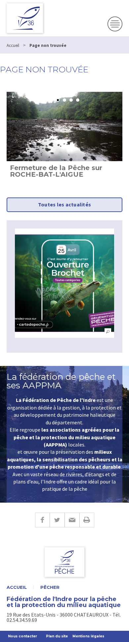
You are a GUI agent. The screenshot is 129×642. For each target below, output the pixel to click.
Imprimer (86, 520)
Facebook (42, 520)
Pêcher (50, 587)
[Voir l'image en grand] (64, 283)
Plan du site (57, 636)
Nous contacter (22, 636)
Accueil (17, 587)
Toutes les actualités (64, 204)
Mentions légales (88, 636)
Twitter (57, 520)
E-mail (71, 520)
